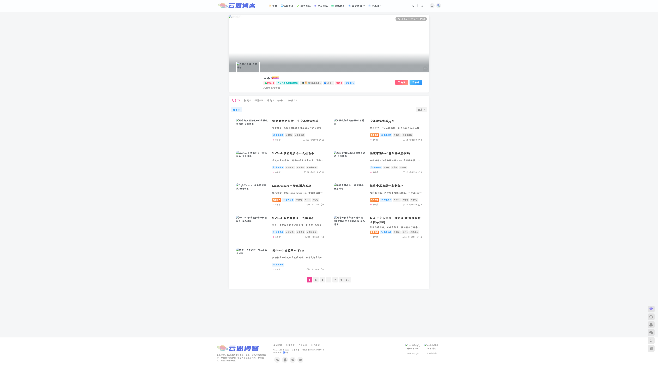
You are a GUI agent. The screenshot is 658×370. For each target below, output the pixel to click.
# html (307, 200)
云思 (266, 78)
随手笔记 (305, 5)
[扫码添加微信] (651, 332)
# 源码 (289, 135)
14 (407, 139)
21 (405, 237)
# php (386, 167)
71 (308, 172)
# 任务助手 (311, 167)
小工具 (375, 5)
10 (407, 172)
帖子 (281, 100)
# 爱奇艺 (290, 167)
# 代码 (394, 167)
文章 (235, 100)
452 (307, 139)
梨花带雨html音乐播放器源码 (390, 153)
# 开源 (403, 167)
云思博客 (295, 349)
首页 (274, 5)
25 (309, 237)
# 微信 (405, 200)
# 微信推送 (299, 135)
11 (407, 204)
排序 (420, 109)
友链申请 (277, 345)
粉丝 (292, 100)
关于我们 (356, 5)
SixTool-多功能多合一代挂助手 (293, 153)
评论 (258, 100)
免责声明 (290, 345)
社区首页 (288, 5)
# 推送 (414, 200)
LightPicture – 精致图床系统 (291, 185)
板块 (270, 100)
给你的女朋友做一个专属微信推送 (295, 121)
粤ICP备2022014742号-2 (313, 349)
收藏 (247, 100)
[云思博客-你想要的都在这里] (238, 348)
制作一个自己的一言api (288, 250)
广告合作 (302, 345)
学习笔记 (322, 5)
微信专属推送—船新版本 (387, 185)
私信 (417, 82)
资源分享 (339, 5)
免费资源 (374, 135)
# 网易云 (300, 167)
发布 (237, 109)
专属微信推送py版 (382, 121)
